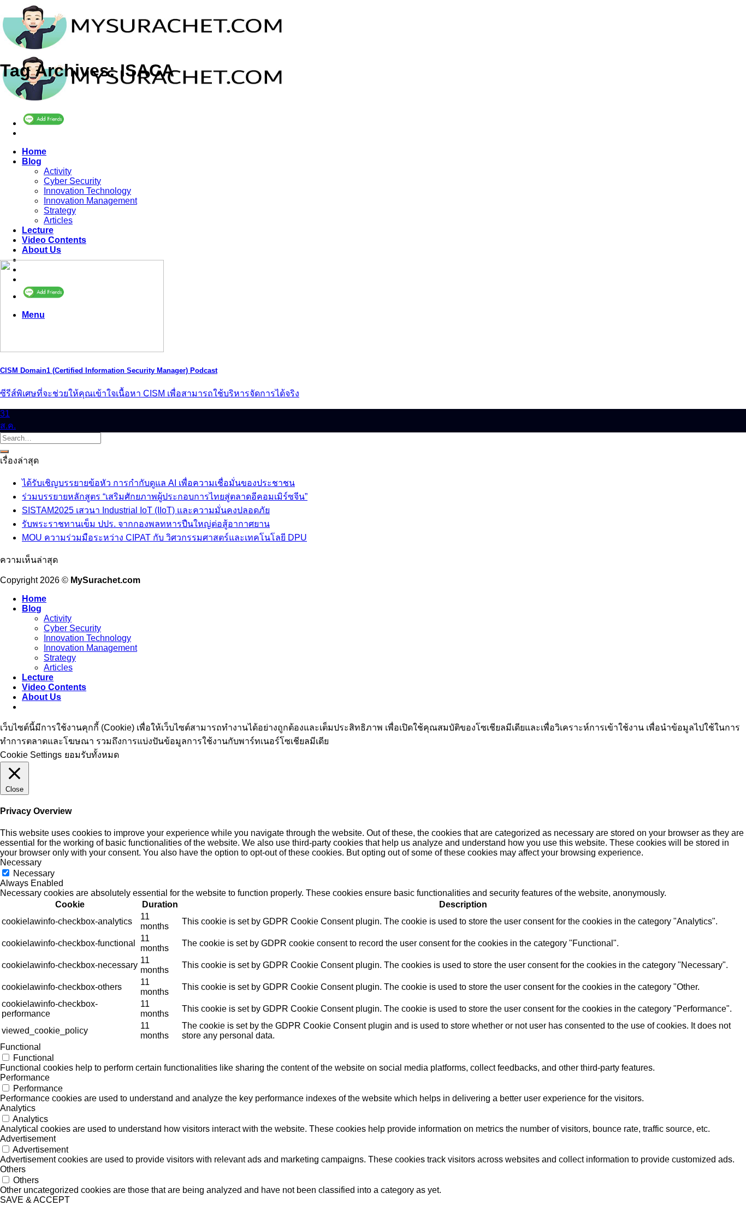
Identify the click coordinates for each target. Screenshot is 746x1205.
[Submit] (4, 451)
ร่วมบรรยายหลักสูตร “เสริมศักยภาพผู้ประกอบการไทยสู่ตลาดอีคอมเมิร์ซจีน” (164, 496)
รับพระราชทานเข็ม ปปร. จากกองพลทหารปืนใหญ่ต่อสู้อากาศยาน (146, 524)
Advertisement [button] (28, 1138)
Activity (58, 171)
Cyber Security (72, 181)
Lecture (38, 230)
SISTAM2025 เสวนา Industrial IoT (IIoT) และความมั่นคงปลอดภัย (146, 510)
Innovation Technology (87, 190)
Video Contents (54, 240)
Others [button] (13, 1169)
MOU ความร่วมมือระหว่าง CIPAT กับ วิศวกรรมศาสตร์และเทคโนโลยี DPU (164, 537)
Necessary (34, 873)
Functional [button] (20, 1047)
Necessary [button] (21, 862)
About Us (41, 249)
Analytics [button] (17, 1108)
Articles (58, 220)
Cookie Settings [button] (31, 754)
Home (34, 151)
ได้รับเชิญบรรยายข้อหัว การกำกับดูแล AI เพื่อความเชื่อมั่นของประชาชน (158, 483)
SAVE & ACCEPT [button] (35, 1199)
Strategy (60, 210)
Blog (32, 161)
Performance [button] (25, 1077)
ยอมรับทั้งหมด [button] (91, 754)
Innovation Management (90, 200)
